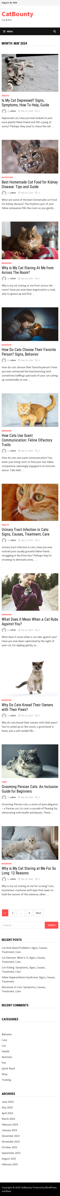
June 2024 (7, 1101)
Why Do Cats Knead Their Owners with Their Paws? (27, 707)
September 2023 (11, 1153)
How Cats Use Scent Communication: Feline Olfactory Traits (27, 440)
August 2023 (9, 1158)
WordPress (51, 1187)
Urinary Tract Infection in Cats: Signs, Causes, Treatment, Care (25, 531)
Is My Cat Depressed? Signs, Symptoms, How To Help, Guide (25, 102)
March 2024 (8, 1119)
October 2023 (9, 1147)
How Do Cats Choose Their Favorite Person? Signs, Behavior (29, 352)
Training (6, 1080)
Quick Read (8, 1068)
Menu (10, 31)
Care (4, 781)
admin (13, 111)
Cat (4, 1045)
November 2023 (11, 1141)
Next (38, 913)
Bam (8, 1191)
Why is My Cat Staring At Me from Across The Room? (28, 270)
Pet (4, 1062)
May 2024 (7, 1107)
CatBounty (17, 14)
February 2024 (10, 1124)
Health (5, 95)
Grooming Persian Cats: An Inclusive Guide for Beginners (30, 789)
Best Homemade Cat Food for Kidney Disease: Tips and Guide (30, 184)
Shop (4, 1074)
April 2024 (7, 1113)
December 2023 (11, 1136)
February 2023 (10, 1164)
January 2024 (9, 1130)
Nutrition (7, 177)
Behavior (7, 263)
